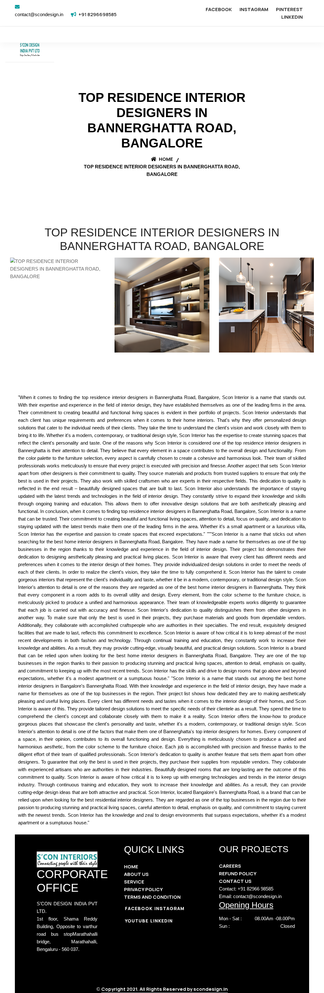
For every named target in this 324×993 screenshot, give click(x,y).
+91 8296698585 (97, 14)
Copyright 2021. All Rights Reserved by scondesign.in (164, 989)
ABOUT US (136, 874)
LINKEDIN (292, 17)
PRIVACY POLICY (143, 889)
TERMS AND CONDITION (152, 897)
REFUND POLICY (238, 873)
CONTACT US (235, 881)
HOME (131, 866)
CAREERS (230, 866)
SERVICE (134, 881)
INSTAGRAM (254, 9)
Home (165, 159)
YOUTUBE (136, 921)
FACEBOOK (219, 9)
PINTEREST (289, 9)
